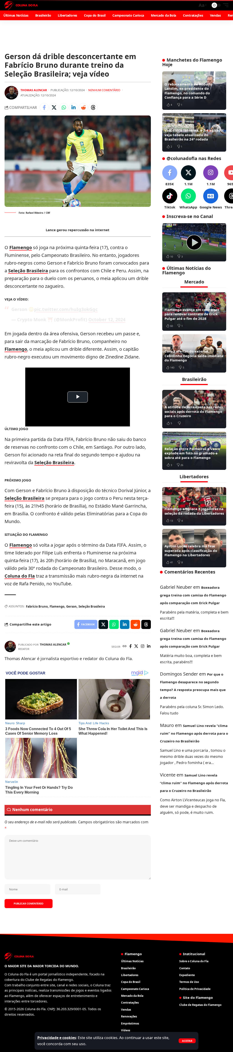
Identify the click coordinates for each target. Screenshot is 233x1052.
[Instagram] (142, 646)
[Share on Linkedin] (73, 107)
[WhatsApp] (188, 199)
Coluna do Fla (20, 576)
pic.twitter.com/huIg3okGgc (66, 309)
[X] (136, 646)
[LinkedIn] (149, 646)
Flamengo (20, 247)
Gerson (71, 606)
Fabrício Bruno (37, 606)
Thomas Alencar (33, 90)
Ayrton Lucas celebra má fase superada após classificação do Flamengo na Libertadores (191, 550)
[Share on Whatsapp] (63, 107)
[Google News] (211, 199)
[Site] (124, 646)
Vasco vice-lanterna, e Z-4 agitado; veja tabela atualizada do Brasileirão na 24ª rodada (194, 134)
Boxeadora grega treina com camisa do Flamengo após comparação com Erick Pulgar (193, 595)
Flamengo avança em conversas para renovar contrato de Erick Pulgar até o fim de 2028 (192, 314)
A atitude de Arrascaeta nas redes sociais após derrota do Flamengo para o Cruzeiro (194, 411)
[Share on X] (53, 107)
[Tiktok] (169, 199)
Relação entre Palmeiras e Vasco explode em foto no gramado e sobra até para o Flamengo (192, 453)
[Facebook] (130, 646)
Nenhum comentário (104, 90)
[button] (187, 1040)
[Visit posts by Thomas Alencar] (11, 93)
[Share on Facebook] (44, 107)
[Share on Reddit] (83, 107)
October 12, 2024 (106, 319)
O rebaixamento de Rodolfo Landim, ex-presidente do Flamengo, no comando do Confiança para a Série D (188, 91)
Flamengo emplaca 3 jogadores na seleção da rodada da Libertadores (194, 511)
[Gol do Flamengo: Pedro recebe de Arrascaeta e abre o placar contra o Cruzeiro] (194, 242)
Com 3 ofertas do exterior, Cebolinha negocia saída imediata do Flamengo (194, 355)
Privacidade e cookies (56, 1037)
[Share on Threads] (93, 107)
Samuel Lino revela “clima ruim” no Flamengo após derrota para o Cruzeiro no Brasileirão (194, 733)
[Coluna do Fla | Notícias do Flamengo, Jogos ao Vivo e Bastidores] (21, 5)
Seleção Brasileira (28, 271)
